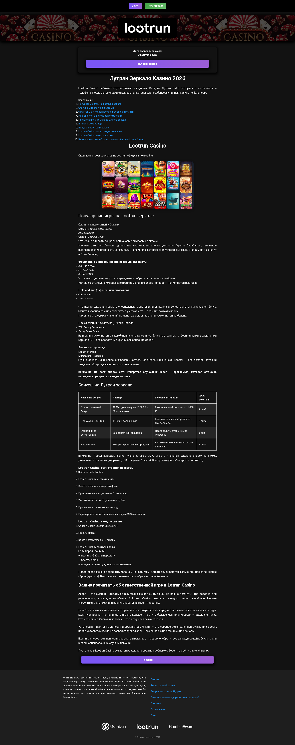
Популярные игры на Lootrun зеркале (99, 103)
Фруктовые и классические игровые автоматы (106, 111)
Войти (135, 5)
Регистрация (155, 5)
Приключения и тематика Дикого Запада (102, 119)
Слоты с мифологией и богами (96, 107)
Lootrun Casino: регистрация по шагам (100, 131)
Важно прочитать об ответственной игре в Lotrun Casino (111, 139)
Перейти (147, 659)
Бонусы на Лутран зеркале (94, 127)
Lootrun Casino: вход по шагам (95, 135)
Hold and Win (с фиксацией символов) (100, 115)
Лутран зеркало (147, 63)
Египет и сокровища (90, 123)
